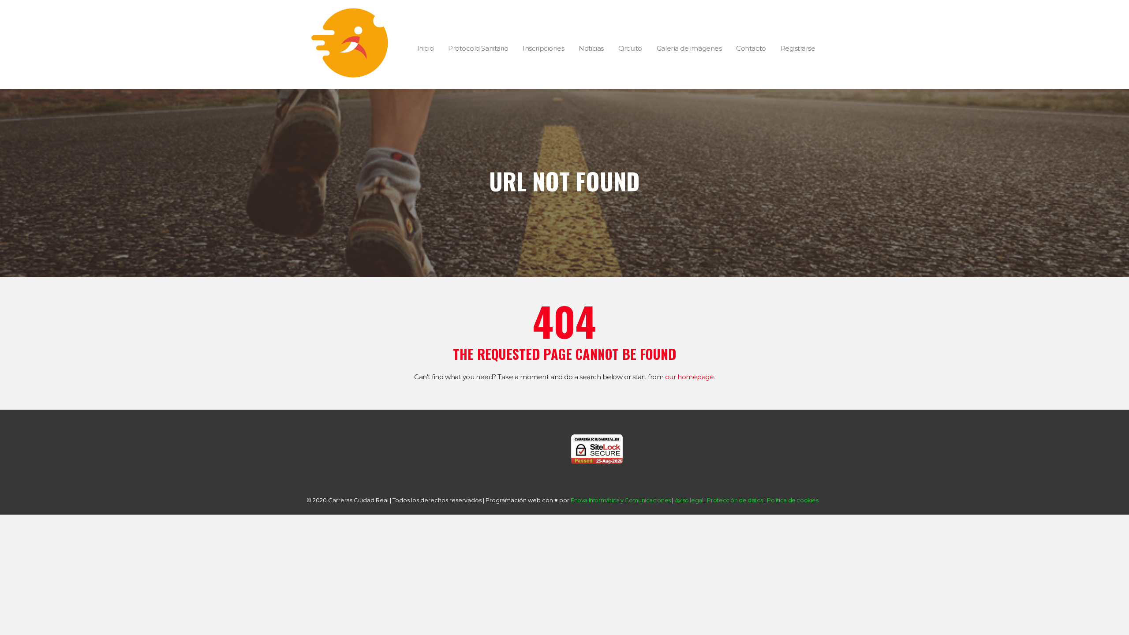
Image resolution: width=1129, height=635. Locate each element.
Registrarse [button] (798, 48)
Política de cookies (793, 500)
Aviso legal (689, 500)
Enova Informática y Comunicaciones (621, 500)
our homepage (689, 377)
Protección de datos (735, 500)
